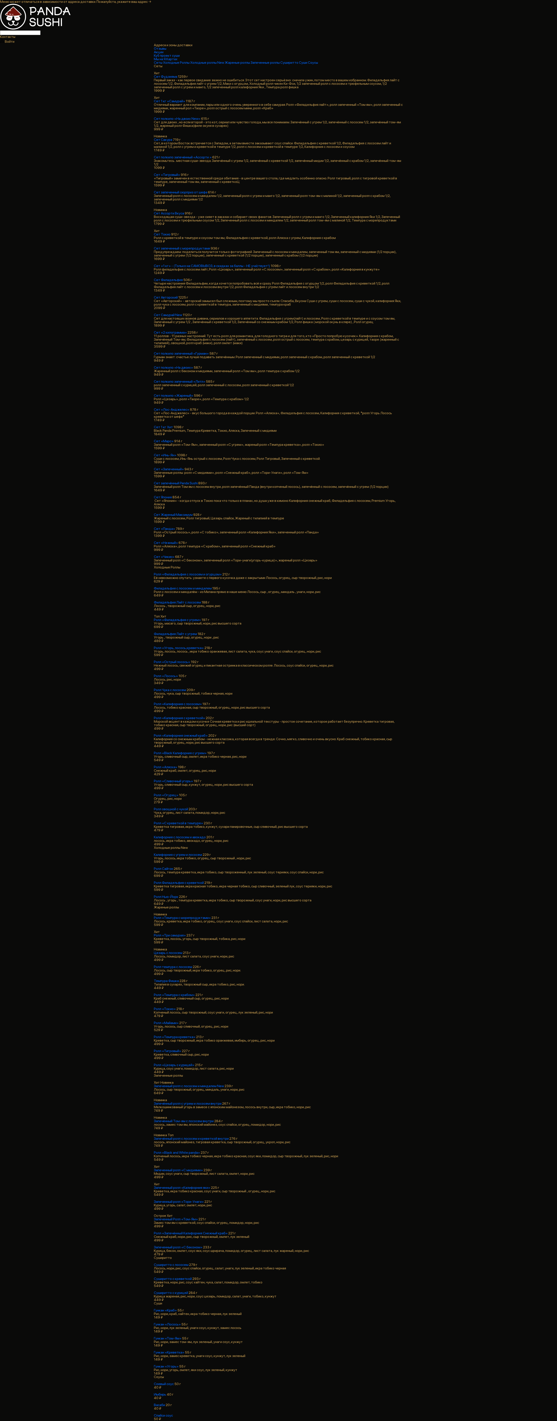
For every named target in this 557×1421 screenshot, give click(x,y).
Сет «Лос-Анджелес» (171, 409)
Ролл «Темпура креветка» (174, 1037)
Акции (158, 52)
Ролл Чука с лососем (170, 690)
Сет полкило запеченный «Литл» (179, 381)
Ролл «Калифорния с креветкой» (179, 718)
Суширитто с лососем (171, 1265)
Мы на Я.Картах (165, 59)
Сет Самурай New (168, 315)
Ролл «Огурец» (166, 795)
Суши (303, 62)
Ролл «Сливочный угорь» (173, 781)
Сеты (158, 62)
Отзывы (160, 48)
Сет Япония (163, 497)
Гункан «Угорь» (166, 1366)
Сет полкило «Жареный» (173, 395)
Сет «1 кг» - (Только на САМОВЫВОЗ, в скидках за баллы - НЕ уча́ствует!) (212, 266)
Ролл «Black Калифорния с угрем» (180, 753)
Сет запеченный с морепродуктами (182, 248)
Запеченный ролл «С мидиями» (178, 1170)
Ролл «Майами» (166, 1023)
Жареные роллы (238, 62)
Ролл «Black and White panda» (177, 1152)
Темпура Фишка (166, 981)
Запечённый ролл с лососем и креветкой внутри (191, 1138)
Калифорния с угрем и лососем (178, 855)
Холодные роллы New (207, 62)
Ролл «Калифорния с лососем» (178, 704)
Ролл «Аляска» (165, 767)
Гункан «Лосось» (167, 1324)
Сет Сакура (163, 140)
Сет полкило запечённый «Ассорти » (183, 157)
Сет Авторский (166, 297)
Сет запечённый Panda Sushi (176, 483)
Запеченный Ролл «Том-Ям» (176, 1219)
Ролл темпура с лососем (173, 967)
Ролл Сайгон (163, 869)
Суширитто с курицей (171, 1293)
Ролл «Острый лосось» (172, 662)
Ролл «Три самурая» (170, 935)
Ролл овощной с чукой (171, 809)
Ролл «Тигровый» (167, 1051)
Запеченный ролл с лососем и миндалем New (189, 1086)
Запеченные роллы (265, 62)
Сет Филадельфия (168, 280)
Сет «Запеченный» (169, 469)
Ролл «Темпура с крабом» (174, 995)
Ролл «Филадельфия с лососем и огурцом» (188, 574)
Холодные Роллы (176, 62)
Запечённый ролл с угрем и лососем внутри (187, 1103)
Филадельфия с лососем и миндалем (183, 588)
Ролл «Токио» (165, 1009)
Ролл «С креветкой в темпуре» (178, 823)
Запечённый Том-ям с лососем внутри (184, 1121)
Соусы (313, 62)
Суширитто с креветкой (173, 1279)
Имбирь (160, 1394)
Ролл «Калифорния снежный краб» (181, 735)
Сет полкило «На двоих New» (177, 119)
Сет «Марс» (164, 441)
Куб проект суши (167, 55)
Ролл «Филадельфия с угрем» (177, 620)
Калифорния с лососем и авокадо (180, 837)
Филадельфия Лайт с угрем (175, 634)
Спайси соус (163, 1415)
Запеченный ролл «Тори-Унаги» (179, 1202)
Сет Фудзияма (165, 76)
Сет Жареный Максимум (173, 515)
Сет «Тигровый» (167, 175)
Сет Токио (162, 234)
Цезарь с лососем (168, 953)
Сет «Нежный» (166, 543)
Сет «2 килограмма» (170, 332)
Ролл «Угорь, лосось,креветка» (179, 648)
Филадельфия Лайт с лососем (177, 602)
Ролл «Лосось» (166, 676)
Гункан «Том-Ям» (167, 1338)
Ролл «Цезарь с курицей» (174, 1065)
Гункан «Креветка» (169, 1352)
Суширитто (289, 62)
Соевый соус (164, 1384)
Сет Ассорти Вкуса (169, 213)
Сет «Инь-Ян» (165, 455)
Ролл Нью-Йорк (166, 897)
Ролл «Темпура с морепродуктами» (182, 918)
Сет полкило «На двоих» (173, 367)
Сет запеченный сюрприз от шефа (180, 192)
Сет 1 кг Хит (163, 427)
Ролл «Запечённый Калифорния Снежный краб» (191, 1233)
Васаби (159, 1405)
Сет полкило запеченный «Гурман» (181, 353)
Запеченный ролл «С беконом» (178, 1247)
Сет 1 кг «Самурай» (169, 101)
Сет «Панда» (164, 529)
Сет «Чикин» (164, 557)
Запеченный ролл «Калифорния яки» (182, 1188)
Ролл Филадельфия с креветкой (179, 883)
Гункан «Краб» (165, 1310)
